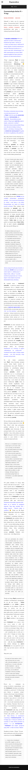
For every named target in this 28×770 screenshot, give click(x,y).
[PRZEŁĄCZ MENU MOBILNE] (2, 2)
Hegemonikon (14, 2)
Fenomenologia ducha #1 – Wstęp (13, 12)
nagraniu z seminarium (11, 38)
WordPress (16, 767)
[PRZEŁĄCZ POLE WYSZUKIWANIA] (26, 2)
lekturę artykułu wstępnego (12, 27)
